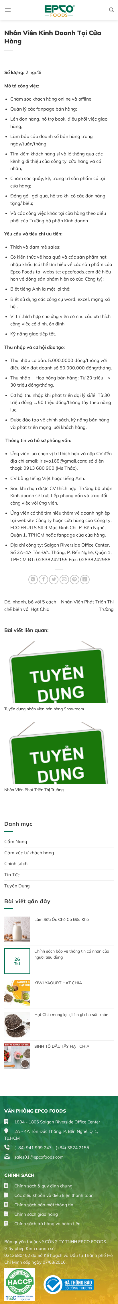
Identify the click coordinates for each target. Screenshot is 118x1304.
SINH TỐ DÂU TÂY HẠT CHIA (61, 1046)
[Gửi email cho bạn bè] (64, 579)
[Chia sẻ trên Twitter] (53, 579)
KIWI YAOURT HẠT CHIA (58, 982)
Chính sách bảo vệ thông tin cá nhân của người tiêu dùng (71, 954)
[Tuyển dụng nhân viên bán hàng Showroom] (59, 672)
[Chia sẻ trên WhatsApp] (33, 579)
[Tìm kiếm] (111, 9)
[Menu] (7, 10)
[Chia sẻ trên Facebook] (43, 579)
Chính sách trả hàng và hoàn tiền (46, 1223)
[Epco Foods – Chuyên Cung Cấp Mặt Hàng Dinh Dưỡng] (59, 10)
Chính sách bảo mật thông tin (43, 1204)
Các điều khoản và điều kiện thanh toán (53, 1195)
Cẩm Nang (15, 841)
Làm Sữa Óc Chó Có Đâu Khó (61, 919)
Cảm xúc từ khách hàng (29, 852)
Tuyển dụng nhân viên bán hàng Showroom (44, 708)
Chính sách (15, 863)
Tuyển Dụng (17, 886)
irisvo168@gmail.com (63, 461)
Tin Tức (12, 874)
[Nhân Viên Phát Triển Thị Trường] (59, 753)
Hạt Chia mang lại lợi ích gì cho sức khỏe (71, 1014)
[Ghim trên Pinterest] (74, 579)
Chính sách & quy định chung (42, 1186)
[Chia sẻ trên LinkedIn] (85, 579)
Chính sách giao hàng (35, 1214)
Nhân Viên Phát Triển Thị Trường (34, 789)
